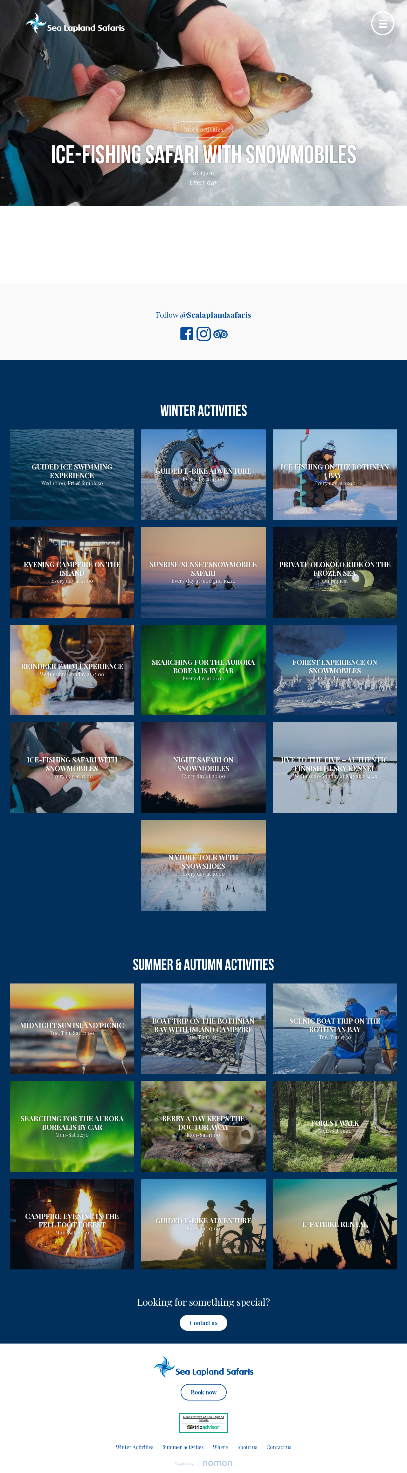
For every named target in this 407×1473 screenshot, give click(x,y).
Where (220, 1447)
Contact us (278, 1447)
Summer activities (183, 1447)
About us (247, 1447)
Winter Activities (134, 1447)
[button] (203, 129)
